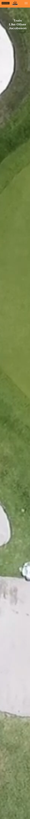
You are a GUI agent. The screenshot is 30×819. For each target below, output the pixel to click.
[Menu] (26, 3)
